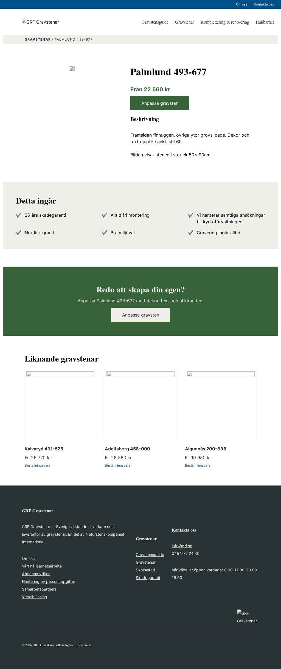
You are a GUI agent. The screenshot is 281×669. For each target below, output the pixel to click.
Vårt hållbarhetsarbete (42, 566)
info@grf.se (182, 545)
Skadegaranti (148, 577)
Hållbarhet (265, 22)
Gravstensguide (155, 22)
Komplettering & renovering (225, 22)
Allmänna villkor (36, 573)
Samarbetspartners (39, 589)
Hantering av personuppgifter (48, 581)
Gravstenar (184, 22)
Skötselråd (145, 570)
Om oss (241, 4)
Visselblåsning (34, 596)
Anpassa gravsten (159, 103)
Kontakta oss (264, 4)
